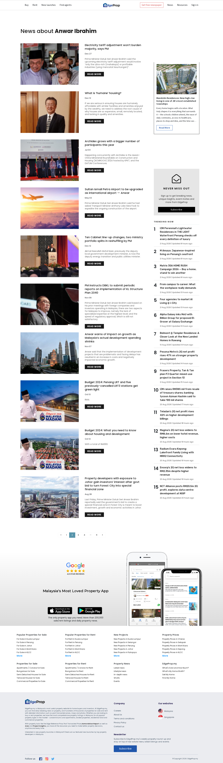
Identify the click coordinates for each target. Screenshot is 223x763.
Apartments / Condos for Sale (30, 668)
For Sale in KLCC (24, 652)
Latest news (119, 668)
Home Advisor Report (90, 724)
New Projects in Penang (124, 645)
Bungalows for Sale (26, 671)
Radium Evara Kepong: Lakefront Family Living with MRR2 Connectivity (177, 452)
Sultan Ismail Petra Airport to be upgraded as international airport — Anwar (114, 191)
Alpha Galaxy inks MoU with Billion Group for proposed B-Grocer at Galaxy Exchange (177, 318)
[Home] (111, 5)
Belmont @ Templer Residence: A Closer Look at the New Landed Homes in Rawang (179, 337)
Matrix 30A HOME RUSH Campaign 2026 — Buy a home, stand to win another (178, 269)
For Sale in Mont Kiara (26, 649)
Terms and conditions (124, 718)
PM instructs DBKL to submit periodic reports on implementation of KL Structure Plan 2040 (114, 289)
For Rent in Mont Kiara (75, 649)
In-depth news (120, 674)
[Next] (102, 535)
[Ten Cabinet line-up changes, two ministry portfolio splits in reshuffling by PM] (49, 256)
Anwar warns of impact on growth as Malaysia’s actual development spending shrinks (113, 337)
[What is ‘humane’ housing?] (49, 112)
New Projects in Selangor (125, 642)
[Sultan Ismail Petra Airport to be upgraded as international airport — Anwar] (49, 208)
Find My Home (168, 678)
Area (27, 726)
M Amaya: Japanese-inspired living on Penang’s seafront (177, 252)
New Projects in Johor (123, 649)
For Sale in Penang (25, 642)
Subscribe (176, 209)
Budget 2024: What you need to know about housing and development (110, 432)
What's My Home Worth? (173, 671)
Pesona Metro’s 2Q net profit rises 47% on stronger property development (179, 355)
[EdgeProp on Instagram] (46, 759)
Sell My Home (168, 674)
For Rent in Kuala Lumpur (76, 639)
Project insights (39, 726)
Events (117, 681)
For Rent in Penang (73, 642)
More (19, 655)
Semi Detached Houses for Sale (31, 674)
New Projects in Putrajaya (125, 652)
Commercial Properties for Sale (31, 681)
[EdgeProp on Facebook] (40, 759)
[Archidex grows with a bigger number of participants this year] (49, 160)
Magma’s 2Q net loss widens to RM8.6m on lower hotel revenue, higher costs (179, 434)
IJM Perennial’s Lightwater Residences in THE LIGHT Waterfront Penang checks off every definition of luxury (178, 234)
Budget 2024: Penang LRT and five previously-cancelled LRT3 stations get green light (111, 385)
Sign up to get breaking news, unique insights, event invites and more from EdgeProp (176, 199)
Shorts (117, 678)
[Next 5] (91, 535)
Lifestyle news (120, 671)
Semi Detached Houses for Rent (79, 674)
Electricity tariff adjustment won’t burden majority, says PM (113, 47)
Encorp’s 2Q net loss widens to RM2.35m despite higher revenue (178, 471)
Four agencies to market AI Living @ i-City (176, 301)
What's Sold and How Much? (175, 668)
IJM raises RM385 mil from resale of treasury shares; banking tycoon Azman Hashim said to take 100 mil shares (179, 394)
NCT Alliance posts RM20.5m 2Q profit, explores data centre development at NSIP (179, 490)
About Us (118, 714)
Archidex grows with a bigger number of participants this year (112, 143)
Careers (117, 710)
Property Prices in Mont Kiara (175, 645)
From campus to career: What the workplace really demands (178, 286)
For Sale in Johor (24, 645)
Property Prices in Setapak (174, 642)
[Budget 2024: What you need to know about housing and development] (49, 449)
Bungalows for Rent (74, 671)
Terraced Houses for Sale (28, 678)
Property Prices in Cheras (173, 639)
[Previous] (61, 535)
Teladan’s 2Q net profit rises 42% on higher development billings (177, 415)
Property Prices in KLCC (172, 652)
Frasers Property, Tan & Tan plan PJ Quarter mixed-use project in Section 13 (177, 374)
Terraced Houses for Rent (76, 678)
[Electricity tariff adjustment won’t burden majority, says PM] (49, 64)
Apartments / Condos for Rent (79, 668)
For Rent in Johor (72, 645)
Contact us (119, 726)
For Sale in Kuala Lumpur (28, 639)
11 (96, 534)
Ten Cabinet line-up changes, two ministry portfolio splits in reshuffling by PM (114, 239)
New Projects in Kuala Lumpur (127, 639)
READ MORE (94, 74)
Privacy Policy (120, 722)
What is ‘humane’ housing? (103, 93)
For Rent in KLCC (72, 652)
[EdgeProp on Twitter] (52, 759)
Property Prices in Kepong (173, 649)
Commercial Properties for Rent (79, 681)
